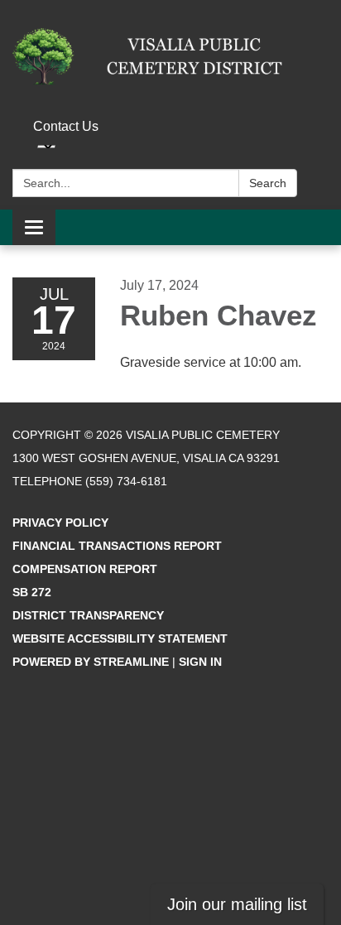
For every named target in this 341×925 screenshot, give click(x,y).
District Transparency (88, 615)
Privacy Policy (60, 522)
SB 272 (31, 592)
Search (267, 183)
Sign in (200, 661)
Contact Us (65, 126)
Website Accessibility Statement (120, 638)
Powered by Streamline (90, 661)
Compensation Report (84, 569)
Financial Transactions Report (117, 545)
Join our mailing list (237, 904)
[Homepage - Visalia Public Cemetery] (170, 56)
